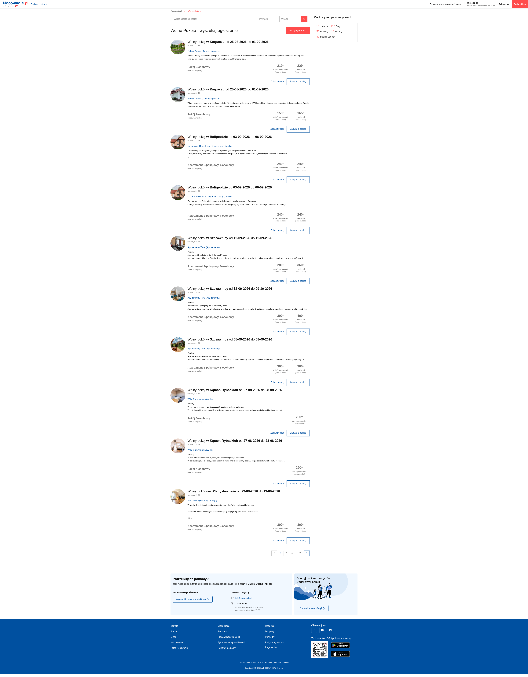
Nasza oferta (176, 642)
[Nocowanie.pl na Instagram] (330, 630)
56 (322, 31)
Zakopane (285, 662)
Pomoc (173, 631)
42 (336, 31)
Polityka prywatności (275, 642)
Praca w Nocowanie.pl (229, 637)
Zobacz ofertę (277, 81)
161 (322, 26)
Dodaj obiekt (520, 4)
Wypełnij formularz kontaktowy (191, 599)
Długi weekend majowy (247, 662)
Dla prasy (269, 631)
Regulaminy (271, 647)
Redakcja (269, 626)
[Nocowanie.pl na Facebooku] (314, 630)
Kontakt (174, 626)
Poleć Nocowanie (179, 648)
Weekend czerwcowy (273, 662)
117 (335, 26)
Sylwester (260, 662)
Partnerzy (269, 637)
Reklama (222, 631)
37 (326, 36)
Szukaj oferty (304, 19)
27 (300, 553)
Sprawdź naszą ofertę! (311, 608)
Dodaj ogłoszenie (297, 30)
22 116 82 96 (472, 3)
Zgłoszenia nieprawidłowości (232, 642)
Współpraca (223, 626)
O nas (173, 637)
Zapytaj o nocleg (298, 81)
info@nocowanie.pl (243, 598)
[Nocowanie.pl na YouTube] (322, 630)
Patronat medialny (227, 648)
